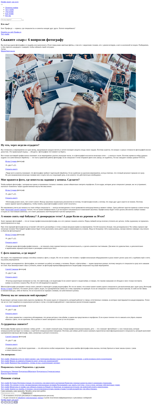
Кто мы (8, 16)
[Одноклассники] (9, 403)
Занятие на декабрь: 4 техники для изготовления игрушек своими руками (38, 389)
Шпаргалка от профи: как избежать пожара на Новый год (32, 387)
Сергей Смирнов (11, 269)
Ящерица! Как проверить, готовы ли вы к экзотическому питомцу (35, 363)
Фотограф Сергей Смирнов (15, 210)
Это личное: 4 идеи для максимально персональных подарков (33, 385)
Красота (4, 373)
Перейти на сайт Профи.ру (11, 32)
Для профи (9, 12)
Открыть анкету (11, 169)
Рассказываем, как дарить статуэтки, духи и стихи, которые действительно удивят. (88, 385)
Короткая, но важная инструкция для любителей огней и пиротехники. (81, 387)
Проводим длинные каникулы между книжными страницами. (88, 383)
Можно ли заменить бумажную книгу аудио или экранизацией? (34, 361)
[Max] (12, 403)
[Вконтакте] (5, 403)
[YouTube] (16, 403)
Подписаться (27, 393)
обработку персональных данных (30, 398)
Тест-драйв (9, 10)
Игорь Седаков (11, 161)
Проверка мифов (11, 8)
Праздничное (12, 373)
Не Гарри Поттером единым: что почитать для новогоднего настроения (37, 383)
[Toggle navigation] (2, 4)
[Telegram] (2, 403)
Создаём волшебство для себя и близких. (81, 389)
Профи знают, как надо (9, 2)
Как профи (9, 14)
